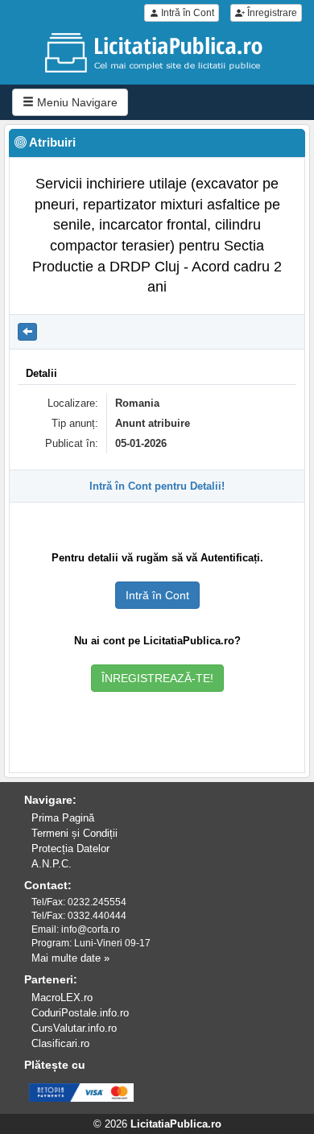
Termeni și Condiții (74, 833)
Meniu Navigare (76, 102)
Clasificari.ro (60, 1043)
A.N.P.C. (51, 864)
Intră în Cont (186, 13)
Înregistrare (271, 13)
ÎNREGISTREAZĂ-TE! (157, 678)
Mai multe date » (70, 958)
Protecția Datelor (70, 848)
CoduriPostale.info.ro (80, 1013)
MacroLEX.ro (62, 997)
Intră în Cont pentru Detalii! (157, 486)
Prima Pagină (62, 818)
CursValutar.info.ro (74, 1028)
